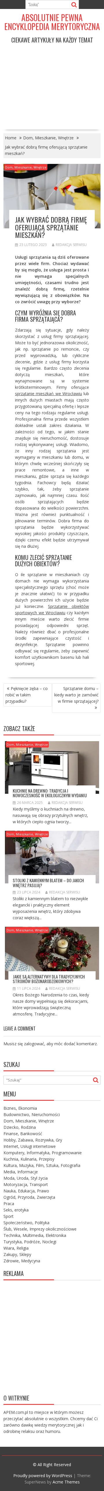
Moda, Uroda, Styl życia (25, 1178)
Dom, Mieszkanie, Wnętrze (26, 167)
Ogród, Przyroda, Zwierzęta (29, 1197)
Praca (8, 1203)
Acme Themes (66, 1482)
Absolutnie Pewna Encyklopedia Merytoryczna (52, 22)
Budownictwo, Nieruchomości (31, 1114)
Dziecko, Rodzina (19, 1127)
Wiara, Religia (16, 1248)
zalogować (34, 1043)
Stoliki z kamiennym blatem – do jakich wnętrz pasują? (48, 882)
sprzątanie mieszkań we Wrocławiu (48, 393)
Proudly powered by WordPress (42, 1475)
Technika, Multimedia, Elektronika (34, 1235)
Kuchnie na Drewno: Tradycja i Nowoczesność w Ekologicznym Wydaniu (50, 793)
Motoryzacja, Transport (25, 1184)
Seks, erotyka (16, 1210)
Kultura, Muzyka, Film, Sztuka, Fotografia (41, 1165)
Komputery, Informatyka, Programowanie (42, 1152)
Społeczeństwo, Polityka (26, 1222)
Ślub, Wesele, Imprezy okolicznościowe (40, 1229)
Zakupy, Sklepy (17, 1254)
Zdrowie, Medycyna (21, 1261)
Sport (8, 1216)
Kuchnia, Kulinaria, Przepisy (28, 1159)
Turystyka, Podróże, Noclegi (29, 1241)
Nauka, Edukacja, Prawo (26, 1191)
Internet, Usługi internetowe (29, 1146)
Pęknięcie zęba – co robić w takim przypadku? (26, 695)
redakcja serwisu (71, 244)
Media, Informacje (20, 1171)
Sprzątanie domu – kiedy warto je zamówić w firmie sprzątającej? (76, 695)
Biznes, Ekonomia (20, 1108)
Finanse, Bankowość (22, 1133)
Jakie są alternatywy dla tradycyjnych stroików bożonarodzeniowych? (49, 979)
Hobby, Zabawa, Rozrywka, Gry (32, 1140)
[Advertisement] (52, 82)
